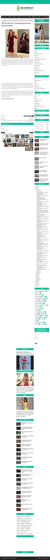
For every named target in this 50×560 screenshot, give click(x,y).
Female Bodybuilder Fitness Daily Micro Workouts (27, 423)
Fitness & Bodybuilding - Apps (40, 70)
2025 (36, 187)
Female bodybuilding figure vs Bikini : (42, 243)
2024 (36, 188)
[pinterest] (48, 1)
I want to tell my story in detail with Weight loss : (43, 171)
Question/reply (38, 60)
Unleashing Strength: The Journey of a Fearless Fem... (42, 234)
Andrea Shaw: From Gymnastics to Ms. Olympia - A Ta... (42, 241)
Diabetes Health (5, 19)
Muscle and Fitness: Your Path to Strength (41, 238)
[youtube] (46, 1)
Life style (33, 2)
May (37, 276)
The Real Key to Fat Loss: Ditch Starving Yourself (41, 249)
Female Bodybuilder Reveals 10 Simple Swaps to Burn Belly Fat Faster (27, 488)
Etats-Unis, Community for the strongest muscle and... (41, 215)
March (37, 278)
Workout (37, 2)
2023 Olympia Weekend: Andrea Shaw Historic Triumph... (42, 252)
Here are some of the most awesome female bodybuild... (42, 192)
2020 (36, 283)
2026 (36, 186)
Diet (42, 16)
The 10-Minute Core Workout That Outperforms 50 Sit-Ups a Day (26, 492)
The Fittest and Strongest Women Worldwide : (41, 222)
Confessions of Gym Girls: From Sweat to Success (42, 196)
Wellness (29, 16)
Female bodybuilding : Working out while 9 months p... (41, 205)
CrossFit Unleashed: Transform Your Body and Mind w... (42, 266)
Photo (29, 2)
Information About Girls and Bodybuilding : (25, 500)
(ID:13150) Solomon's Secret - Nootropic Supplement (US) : (44, 175)
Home (3, 2)
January (37, 280)
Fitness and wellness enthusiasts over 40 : (42, 263)
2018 (36, 285)
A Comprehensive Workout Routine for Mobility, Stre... (42, 239)
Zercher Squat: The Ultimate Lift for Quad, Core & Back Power (27, 475)
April (37, 277)
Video (36, 320)
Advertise (10, 2)
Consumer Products (39, 80)
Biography (34, 16)
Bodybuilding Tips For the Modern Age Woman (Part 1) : (44, 148)
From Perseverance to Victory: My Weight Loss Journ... (41, 194)
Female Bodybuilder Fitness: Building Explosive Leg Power (26, 462)
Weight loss (19, 16)
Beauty (37, 78)
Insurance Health (38, 308)
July (37, 274)
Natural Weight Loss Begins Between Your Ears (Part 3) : (44, 144)
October (37, 271)
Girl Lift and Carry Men (39, 303)
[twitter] (36, 1)
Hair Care (37, 85)
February (37, 279)
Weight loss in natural (16, 27)
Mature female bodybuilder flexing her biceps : (42, 218)
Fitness (38, 16)
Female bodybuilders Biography (40, 298)
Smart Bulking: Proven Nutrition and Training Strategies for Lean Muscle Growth (26, 428)
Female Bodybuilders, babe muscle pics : (42, 250)
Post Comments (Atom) (9, 133)
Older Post (31, 132)
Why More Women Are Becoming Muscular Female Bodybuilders (26, 445)
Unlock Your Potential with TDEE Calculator (41, 258)
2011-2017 (11, 558)
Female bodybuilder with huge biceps (42, 211)
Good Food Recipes (28, 523)
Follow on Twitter (38, 122)
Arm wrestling (37, 291)
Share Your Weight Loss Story (22, 2)
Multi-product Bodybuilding (40, 88)
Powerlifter (37, 72)
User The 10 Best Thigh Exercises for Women (42, 230)
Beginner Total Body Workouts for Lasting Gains (41, 227)
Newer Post (2, 132)
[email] (44, 1)
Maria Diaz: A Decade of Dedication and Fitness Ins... (42, 256)
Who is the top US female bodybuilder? (42, 210)
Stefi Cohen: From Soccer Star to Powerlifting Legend (41, 268)
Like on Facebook (38, 124)
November (38, 191)
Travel (37, 117)
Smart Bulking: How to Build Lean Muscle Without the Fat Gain (27, 449)
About (6, 2)
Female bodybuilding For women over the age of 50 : (42, 245)
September (38, 272)
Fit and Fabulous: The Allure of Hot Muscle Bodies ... (41, 203)
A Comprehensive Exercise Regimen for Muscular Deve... (42, 220)
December (38, 190)
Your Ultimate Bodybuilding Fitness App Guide (42, 213)
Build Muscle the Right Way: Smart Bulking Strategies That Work (26, 496)
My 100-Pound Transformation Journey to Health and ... (42, 232)
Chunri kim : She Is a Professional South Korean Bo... (42, 207)
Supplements (38, 62)
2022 (36, 281)
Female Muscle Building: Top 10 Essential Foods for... (41, 260)
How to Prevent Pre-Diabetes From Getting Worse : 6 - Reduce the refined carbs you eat (41, 154)
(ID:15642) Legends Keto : (43, 157)
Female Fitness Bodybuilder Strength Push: (27, 505)
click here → (31, 391)
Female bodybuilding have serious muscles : (43, 140)
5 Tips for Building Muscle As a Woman (42, 223)
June (37, 275)
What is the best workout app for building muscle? (41, 225)
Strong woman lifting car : (40, 242)
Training (9, 16)
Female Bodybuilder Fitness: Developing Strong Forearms (27, 436)
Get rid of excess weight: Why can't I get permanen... (42, 270)
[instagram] (41, 1)
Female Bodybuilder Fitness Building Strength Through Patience (26, 441)
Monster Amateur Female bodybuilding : (43, 167)
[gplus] (39, 1)
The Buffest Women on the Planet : (44, 162)
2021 (36, 282)
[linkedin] (21, 393)
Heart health (38, 103)
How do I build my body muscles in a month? (42, 200)
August (37, 273)
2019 (36, 284)
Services (44, 315)
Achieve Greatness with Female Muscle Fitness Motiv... (42, 261)
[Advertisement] (17, 74)
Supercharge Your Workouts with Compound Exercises (41, 236)
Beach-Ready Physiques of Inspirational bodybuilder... (42, 216)
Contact (14, 2)
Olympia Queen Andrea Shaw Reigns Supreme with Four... (42, 247)
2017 (36, 286)
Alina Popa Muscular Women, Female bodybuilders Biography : (26, 509)
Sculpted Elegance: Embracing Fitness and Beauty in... (42, 209)
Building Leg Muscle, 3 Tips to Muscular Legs (23, 352)
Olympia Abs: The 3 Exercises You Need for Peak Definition (27, 453)
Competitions (38, 65)
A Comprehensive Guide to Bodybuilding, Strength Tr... (41, 198)
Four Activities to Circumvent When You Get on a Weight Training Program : (44, 180)
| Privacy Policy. (14, 558)
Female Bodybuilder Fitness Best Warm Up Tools (27, 432)
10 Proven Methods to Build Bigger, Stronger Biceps (26, 479)
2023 (36, 189)
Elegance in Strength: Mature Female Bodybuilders (42, 228)
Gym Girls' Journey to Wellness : (41, 264)
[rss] (43, 1)
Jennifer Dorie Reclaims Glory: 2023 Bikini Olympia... (41, 254)
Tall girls (46, 16)
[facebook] (38, 1)
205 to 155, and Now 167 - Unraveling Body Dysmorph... (42, 202)
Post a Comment (5, 130)
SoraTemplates (5, 558)
